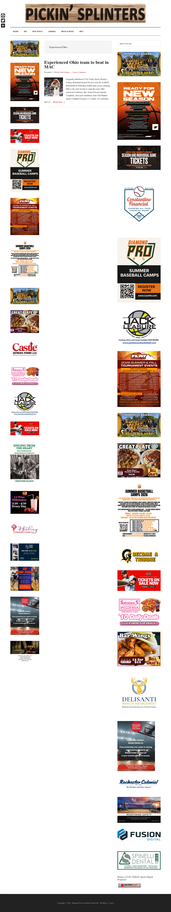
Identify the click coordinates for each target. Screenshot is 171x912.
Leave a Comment (79, 72)
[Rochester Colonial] (139, 790)
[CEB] (24, 590)
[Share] (3, 25)
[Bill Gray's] (139, 476)
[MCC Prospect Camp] (139, 75)
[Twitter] (3, 20)
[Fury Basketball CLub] (139, 139)
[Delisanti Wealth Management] (139, 714)
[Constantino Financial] (139, 231)
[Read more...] (58, 102)
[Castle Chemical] (24, 359)
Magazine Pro (77, 903)
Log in (111, 903)
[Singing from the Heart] (24, 484)
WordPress (104, 903)
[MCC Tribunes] (139, 563)
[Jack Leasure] (139, 344)
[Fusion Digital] (139, 839)
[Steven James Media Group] (24, 560)
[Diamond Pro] (139, 301)
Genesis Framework (91, 903)
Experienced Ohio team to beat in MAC (76, 64)
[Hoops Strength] (139, 536)
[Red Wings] (139, 590)
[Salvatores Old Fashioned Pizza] (139, 625)
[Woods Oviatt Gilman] (136, 770)
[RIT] (139, 169)
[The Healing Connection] (24, 536)
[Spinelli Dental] (139, 869)
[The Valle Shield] (139, 822)
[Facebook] (3, 15)
